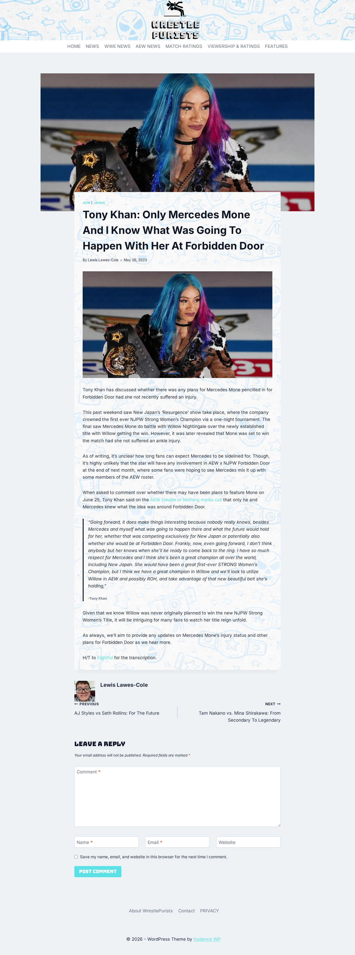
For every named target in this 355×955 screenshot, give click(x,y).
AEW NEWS (148, 46)
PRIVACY (209, 910)
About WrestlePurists (151, 910)
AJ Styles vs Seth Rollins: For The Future (116, 709)
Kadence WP (207, 939)
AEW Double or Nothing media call (186, 499)
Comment (89, 771)
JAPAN (99, 203)
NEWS (92, 46)
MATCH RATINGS (184, 46)
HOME (74, 46)
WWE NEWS (117, 46)
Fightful (105, 657)
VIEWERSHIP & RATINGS (234, 46)
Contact (186, 910)
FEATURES (276, 46)
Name (85, 842)
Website (227, 842)
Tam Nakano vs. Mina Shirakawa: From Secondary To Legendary (240, 712)
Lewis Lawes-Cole (103, 260)
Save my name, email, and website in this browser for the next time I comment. (153, 856)
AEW (86, 203)
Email (155, 842)
